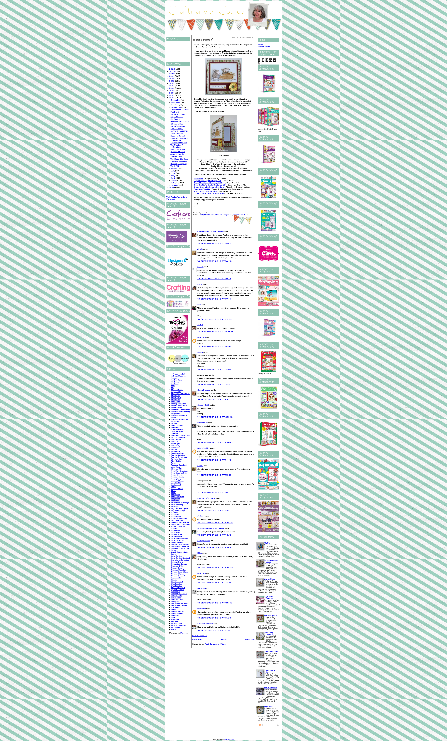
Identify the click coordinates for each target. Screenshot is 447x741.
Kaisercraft (176, 485)
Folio (173, 463)
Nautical (174, 512)
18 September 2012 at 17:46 (214, 630)
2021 (172, 76)
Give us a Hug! (177, 124)
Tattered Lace (177, 600)
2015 (172, 90)
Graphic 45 (176, 469)
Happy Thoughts (178, 114)
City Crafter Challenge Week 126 (209, 193)
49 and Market (178, 374)
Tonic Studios (177, 613)
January (175, 185)
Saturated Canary (179, 564)
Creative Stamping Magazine (179, 420)
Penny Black (176, 536)
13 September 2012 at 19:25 (214, 319)
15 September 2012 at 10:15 (214, 535)
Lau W (200, 466)
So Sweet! (175, 119)
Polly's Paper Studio (180, 544)
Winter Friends (270, 615)
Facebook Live (177, 453)
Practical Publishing (180, 548)
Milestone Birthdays (180, 503)
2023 (172, 71)
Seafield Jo (202, 423)
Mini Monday (177, 505)
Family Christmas (179, 457)
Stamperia (175, 592)
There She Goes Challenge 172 (208, 183)
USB (173, 617)
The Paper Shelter (179, 605)
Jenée (200, 249)
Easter (174, 449)
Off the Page (177, 520)
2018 (172, 83)
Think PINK (175, 166)
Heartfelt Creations (179, 471)
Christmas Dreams (179, 143)
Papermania (176, 534)
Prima (173, 550)
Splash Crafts (177, 590)
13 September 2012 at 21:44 (214, 369)
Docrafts (175, 445)
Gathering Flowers (268, 633)
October (175, 105)
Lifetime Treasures (179, 161)
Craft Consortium (179, 406)
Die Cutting (176, 439)
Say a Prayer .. (177, 117)
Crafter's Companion (180, 410)
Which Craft (176, 623)
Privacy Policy (264, 46)
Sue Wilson (176, 598)
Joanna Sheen (177, 481)
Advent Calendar (178, 376)
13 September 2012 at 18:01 (214, 243)
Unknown (201, 337)
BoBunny (175, 384)
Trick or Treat (176, 156)
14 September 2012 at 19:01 (214, 510)
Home (224, 639)
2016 (172, 88)
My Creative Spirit (179, 508)
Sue (199, 304)
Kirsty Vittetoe (203, 541)
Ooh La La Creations (180, 524)
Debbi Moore (177, 425)
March (174, 180)
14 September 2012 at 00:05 (215, 399)
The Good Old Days (179, 159)
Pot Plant (175, 112)
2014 (172, 93)
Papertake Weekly (202, 189)
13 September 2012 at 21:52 (214, 384)
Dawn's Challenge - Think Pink (179, 139)
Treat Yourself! (177, 133)
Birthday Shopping (179, 164)
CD (172, 388)
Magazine (175, 495)
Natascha (201, 588)
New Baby (175, 514)
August (174, 168)
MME (173, 493)
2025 (172, 69)
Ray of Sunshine (178, 126)
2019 (172, 81)
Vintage (174, 621)
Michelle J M (203, 448)
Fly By (267, 543)
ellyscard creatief (205, 623)
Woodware (175, 627)
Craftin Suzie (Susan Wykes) (210, 231)
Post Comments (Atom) (215, 644)
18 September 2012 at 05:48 (214, 603)
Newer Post (197, 639)
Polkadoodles (177, 542)
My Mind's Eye (178, 510)
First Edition (176, 461)
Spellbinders (176, 584)
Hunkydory (176, 479)
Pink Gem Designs (179, 538)
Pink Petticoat (177, 540)
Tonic (173, 609)
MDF (173, 491)
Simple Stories (177, 574)
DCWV (174, 423)
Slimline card (177, 582)
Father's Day (176, 459)
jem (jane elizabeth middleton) (210, 528)
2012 (172, 98)
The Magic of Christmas (176, 146)
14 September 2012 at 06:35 (215, 442)
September (176, 107)
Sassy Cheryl (177, 562)
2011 (171, 188)
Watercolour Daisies (180, 122)
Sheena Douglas (178, 570)
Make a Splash (270, 688)
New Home (176, 516)
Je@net (200, 516)
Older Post (250, 639)
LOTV (173, 487)
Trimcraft (175, 615)
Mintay (174, 507)
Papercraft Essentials (176, 531)
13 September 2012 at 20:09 (215, 331)
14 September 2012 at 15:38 (214, 475)
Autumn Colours (178, 152)
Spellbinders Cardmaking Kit (178, 587)
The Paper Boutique (179, 604)
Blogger (183, 633)
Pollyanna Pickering (180, 546)
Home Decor (176, 475)
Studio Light (176, 596)
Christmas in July (269, 671)
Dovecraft (175, 447)
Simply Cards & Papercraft (178, 577)
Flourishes (198, 179)
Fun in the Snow (178, 149)
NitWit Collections (179, 518)
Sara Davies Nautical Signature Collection (180, 559)
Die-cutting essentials (176, 442)
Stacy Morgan (203, 390)
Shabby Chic (177, 566)
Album (174, 378)
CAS (173, 386)
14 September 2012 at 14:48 (214, 460)
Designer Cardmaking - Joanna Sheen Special (177, 430)
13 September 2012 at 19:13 (214, 279)
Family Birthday (178, 455)
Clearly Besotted (178, 404)
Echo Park (175, 451)
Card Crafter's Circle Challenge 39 (210, 185)
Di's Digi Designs (178, 437)
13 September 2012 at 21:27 (214, 347)
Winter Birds (269, 579)
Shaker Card (176, 568)
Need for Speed (178, 136)
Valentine (175, 619)
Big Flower (268, 706)
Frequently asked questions (178, 466)
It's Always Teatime (268, 597)
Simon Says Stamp (180, 572)
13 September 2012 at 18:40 (214, 261)
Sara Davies (176, 556)
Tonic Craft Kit (177, 611)
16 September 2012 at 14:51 (214, 583)
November (176, 102)
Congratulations (271, 651)
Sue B (200, 352)
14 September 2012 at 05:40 (215, 417)
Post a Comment (199, 636)
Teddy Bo (175, 602)
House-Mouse (177, 477)
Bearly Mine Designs (207, 215)
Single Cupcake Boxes (271, 561)
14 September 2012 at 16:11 (213, 493)
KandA (200, 267)
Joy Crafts (176, 483)
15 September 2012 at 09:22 (215, 523)
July (173, 171)
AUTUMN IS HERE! (179, 131)
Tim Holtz (175, 607)
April (173, 178)
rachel (200, 325)
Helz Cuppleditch (178, 473)
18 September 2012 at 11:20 (214, 618)
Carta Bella (176, 398)
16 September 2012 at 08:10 (214, 547)
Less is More (177, 489)
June (173, 173)
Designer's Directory (180, 435)
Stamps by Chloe (179, 594)
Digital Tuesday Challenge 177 (207, 181)
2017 (172, 86)
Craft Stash (176, 408)
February (175, 183)
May (173, 176)
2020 (172, 79)
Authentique (176, 380)
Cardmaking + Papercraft (177, 391)
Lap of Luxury (177, 129)
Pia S (199, 284)
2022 (172, 74)
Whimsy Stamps (178, 625)
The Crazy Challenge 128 (205, 191)
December (176, 100)
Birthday (175, 382)
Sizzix (174, 580)
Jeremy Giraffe (177, 154)
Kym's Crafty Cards (206, 498)
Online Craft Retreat (180, 522)
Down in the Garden (180, 110)
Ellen (199, 553)
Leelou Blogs (229, 739)
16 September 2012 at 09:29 (215, 568)
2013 (172, 95)
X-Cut (173, 629)
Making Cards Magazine (177, 498)
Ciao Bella (175, 402)
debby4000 (203, 405)
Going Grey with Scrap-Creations (209, 187)
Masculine (175, 501)
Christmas (175, 400)
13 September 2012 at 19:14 (214, 299)
